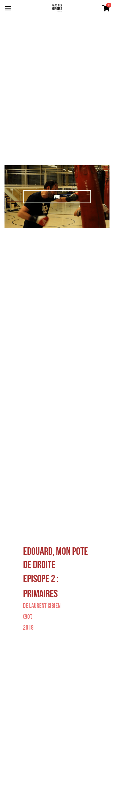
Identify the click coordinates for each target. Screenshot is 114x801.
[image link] (57, 7)
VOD (57, 197)
